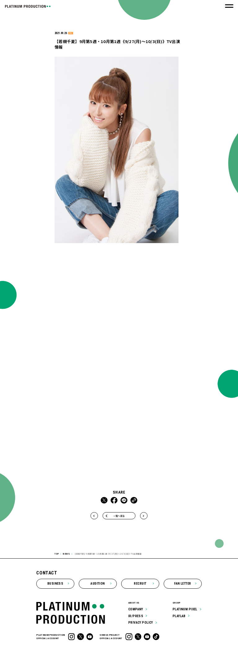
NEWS (66, 553)
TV (70, 33)
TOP (57, 553)
